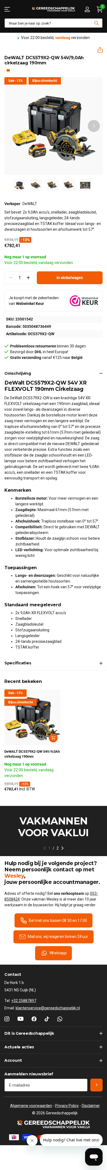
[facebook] (34, 1018)
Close (53, 1033)
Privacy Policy (67, 1105)
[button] (98, 50)
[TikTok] (47, 1018)
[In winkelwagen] (53, 738)
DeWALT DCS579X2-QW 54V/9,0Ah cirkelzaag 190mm (32, 753)
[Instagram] (6, 1018)
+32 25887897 (23, 1000)
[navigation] (19, 185)
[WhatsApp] (59, 1018)
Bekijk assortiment (7, 9)
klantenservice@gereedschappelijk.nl (48, 1008)
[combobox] (53, 23)
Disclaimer (91, 1105)
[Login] (87, 9)
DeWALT (29, 204)
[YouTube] (20, 1019)
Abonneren (96, 1085)
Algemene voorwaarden (31, 1105)
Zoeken (97, 23)
